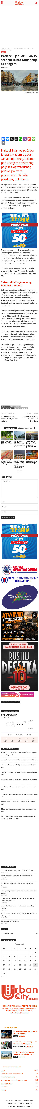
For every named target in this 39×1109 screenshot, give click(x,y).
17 (4, 965)
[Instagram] (17, 1017)
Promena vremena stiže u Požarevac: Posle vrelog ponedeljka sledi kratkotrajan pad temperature (19, 463)
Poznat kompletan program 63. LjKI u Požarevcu (17, 870)
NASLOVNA (9, 1101)
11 (9, 961)
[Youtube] (26, 1017)
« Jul (2, 976)
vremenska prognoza (21, 408)
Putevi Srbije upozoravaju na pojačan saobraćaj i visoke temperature (17, 899)
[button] (35, 3)
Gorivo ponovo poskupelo (10, 921)
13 (20, 961)
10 (4, 961)
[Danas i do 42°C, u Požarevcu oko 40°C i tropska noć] (7, 435)
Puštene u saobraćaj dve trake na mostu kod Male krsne (22, 760)
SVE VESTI (18, 1101)
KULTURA (4, 1087)
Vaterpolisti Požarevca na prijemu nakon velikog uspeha (17, 907)
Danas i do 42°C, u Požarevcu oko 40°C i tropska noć (6, 442)
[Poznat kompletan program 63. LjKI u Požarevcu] (6, 1034)
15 (30, 961)
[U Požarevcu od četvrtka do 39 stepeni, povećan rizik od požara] (7, 454)
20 (20, 965)
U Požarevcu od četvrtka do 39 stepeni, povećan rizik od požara (6, 462)
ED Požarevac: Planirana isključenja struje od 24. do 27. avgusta (19, 915)
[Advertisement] (19, 26)
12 (15, 961)
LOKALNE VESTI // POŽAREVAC (12, 1074)
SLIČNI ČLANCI (10, 428)
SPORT (3, 1090)
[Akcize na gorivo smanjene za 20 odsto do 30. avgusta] (6, 1045)
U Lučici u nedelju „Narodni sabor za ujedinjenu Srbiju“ (17, 884)
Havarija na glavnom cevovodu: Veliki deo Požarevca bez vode (19, 892)
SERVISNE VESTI (7, 1084)
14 (25, 961)
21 (25, 965)
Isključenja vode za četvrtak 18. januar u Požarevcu (9, 418)
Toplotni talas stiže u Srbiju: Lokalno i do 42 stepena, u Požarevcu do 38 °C (31, 444)
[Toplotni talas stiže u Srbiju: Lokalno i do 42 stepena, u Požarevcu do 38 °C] (32, 435)
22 (30, 965)
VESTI (3, 52)
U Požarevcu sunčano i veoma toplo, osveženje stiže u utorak (31, 462)
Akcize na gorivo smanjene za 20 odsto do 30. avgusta (17, 877)
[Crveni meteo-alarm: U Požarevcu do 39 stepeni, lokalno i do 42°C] (19, 435)
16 (35, 961)
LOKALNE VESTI (11, 1103)
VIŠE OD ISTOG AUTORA (25, 428)
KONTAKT (29, 1103)
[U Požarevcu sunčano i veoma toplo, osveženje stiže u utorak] (32, 454)
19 (15, 965)
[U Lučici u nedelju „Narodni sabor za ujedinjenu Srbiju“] (6, 1055)
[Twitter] (22, 1017)
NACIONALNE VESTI (19, 1046)
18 (9, 965)
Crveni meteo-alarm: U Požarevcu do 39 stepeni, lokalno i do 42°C (19, 443)
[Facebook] (13, 1017)
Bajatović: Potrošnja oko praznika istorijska (29, 418)
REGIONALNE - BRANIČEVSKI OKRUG (14, 1080)
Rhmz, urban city (16, 406)
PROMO (21, 1103)
